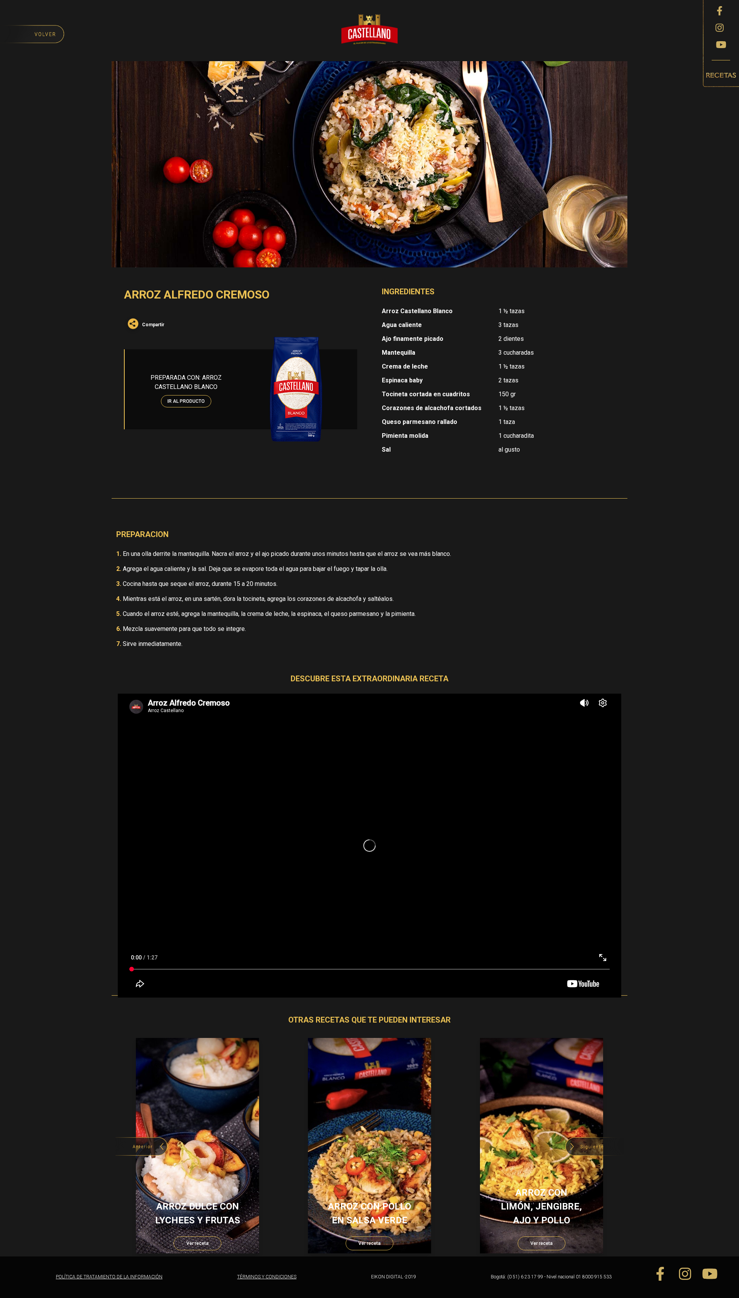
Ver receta (197, 1243)
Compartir (153, 324)
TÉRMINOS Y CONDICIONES (266, 1277)
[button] (594, 1146)
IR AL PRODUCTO (186, 401)
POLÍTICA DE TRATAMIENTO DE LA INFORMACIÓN (109, 1277)
